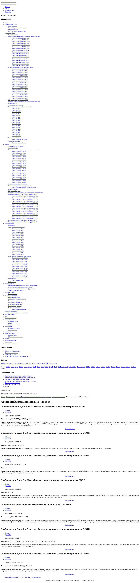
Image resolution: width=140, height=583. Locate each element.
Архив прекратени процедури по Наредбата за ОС (24, 187)
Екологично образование (10, 340)
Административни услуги (11, 24)
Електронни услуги (13, 29)
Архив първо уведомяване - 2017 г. (20, 52)
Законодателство (8, 326)
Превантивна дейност (10, 33)
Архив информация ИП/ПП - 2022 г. (21, 43)
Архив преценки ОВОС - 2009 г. (20, 96)
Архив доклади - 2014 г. (18, 247)
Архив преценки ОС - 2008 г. (19, 180)
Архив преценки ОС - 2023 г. (19, 155)
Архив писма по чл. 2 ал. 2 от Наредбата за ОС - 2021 (25, 203)
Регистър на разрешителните (15, 304)
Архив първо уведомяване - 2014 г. (20, 57)
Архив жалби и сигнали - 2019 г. (20, 261)
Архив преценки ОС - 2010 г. (19, 177)
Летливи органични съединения (15, 290)
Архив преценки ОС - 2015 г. (19, 168)
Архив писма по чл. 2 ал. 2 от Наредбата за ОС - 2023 (25, 199)
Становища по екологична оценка (16, 105)
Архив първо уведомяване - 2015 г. (20, 55)
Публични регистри (13, 34)
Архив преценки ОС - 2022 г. (19, 156)
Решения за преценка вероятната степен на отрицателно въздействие (24, 149)
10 (17, 577)
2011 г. (123, 367)
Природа (7, 144)
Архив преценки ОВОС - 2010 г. (20, 94)
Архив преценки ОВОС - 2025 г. (20, 69)
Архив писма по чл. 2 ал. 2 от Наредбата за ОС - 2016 (25, 211)
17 (27, 577)
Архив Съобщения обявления (19, 143)
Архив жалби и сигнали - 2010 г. (20, 276)
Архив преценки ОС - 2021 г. (19, 158)
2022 (34, 367)
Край (39, 577)
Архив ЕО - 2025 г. (16, 108)
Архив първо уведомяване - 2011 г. (20, 60)
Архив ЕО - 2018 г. (16, 120)
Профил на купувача (9, 333)
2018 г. (88, 367)
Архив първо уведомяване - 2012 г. (20, 62)
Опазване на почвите (9, 314)
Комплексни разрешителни (11, 311)
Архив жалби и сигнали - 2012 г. (20, 273)
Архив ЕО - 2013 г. (16, 129)
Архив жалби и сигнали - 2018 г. (20, 263)
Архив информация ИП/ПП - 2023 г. (21, 41)
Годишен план (11, 225)
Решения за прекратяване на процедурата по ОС (19, 185)
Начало (6, 22)
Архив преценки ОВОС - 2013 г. (20, 89)
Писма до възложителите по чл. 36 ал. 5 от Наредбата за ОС (22, 222)
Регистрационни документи (14, 306)
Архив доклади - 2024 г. (18, 230)
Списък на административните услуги (17, 28)
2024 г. (8, 367)
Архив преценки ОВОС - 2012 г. (20, 91)
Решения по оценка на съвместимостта (17, 184)
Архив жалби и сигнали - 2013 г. (20, 271)
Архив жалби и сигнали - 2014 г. (20, 270)
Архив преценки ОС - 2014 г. (19, 170)
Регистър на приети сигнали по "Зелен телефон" (19, 256)
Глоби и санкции (12, 282)
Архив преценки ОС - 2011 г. (19, 175)
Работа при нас (8, 342)
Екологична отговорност (10, 318)
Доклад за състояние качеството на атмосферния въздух (21, 288)
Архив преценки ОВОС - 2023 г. (20, 72)
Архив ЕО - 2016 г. (16, 124)
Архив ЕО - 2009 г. (16, 136)
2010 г (128, 367)
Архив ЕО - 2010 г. (16, 134)
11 (18, 577)
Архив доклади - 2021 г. (18, 235)
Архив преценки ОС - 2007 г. (19, 182)
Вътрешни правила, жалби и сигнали (17, 31)
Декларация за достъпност (11, 343)
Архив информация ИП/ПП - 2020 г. (21, 46)
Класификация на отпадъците (15, 302)
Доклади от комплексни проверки (16, 227)
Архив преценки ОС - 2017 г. (19, 165)
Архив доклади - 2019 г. (18, 239)
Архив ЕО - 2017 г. (16, 122)
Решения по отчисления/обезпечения (17, 299)
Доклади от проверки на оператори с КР (18, 313)
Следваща (34, 577)
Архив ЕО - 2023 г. (16, 112)
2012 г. (118, 367)
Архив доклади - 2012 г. (18, 251)
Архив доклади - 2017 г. (18, 242)
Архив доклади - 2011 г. (18, 252)
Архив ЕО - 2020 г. (16, 117)
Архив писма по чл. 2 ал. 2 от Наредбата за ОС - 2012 (25, 218)
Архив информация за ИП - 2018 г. (20, 50)
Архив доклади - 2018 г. (18, 240)
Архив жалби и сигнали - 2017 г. (20, 264)
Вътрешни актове (12, 330)
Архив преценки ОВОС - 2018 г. (20, 81)
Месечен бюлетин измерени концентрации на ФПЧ (20, 287)
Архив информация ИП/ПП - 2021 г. (21, 45)
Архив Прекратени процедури (19, 139)
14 (23, 577)
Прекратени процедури (13, 137)
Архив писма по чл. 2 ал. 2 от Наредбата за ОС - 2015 (25, 213)
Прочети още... (70, 429)
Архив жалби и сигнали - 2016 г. (20, 266)
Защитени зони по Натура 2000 (15, 146)
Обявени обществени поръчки (15, 337)
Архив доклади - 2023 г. (18, 232)
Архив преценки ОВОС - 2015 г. (20, 86)
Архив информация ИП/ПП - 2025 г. (21, 38)
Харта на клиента (12, 26)
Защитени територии (13, 148)
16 (26, 577)
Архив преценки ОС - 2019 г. (19, 161)
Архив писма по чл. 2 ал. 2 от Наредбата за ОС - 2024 (25, 197)
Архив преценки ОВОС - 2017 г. (20, 82)
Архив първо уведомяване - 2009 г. (20, 65)
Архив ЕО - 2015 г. (16, 125)
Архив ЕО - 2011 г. (16, 132)
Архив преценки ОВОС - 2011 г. (20, 93)
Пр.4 (16, 367)
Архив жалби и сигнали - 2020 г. (20, 259)
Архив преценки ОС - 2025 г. (19, 151)
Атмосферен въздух (9, 283)
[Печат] (7, 410)
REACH (10, 323)
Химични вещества (9, 319)
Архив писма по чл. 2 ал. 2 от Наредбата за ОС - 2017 (25, 210)
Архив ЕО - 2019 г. (16, 119)
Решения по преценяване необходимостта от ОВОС (20, 67)
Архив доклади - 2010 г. (18, 254)
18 (29, 577)
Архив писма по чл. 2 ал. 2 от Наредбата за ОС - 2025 (25, 196)
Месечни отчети (12, 278)
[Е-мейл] (8, 412)
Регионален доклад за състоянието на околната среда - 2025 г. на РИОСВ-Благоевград (29, 363)
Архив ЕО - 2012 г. (16, 131)
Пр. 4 (30, 367)
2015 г (103, 367)
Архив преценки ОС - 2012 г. (19, 173)
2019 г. (73, 367)
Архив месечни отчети (17, 280)
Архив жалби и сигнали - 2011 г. (20, 275)
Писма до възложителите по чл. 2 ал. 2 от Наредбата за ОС (22, 194)
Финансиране (8, 331)
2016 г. (98, 367)
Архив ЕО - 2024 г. (16, 110)
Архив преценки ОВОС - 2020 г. (20, 77)
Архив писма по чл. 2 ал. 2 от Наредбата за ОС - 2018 (25, 208)
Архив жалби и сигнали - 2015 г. (20, 268)
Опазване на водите (9, 292)
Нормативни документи (14, 328)
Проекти (7, 338)
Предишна (12, 577)
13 (21, 577)
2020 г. (60, 367)
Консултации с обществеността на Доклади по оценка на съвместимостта (25, 192)
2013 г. (113, 367)
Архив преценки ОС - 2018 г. (19, 163)
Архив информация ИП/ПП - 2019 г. (21, 48)
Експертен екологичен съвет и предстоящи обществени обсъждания (24, 101)
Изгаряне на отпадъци (13, 301)
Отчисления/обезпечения (14, 297)
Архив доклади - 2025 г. (18, 228)
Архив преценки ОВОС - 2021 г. (20, 76)
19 (30, 577)
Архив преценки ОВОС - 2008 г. (20, 98)
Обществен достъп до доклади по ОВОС (18, 100)
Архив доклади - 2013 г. (18, 249)
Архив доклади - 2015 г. (18, 246)
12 (19, 577)
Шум (6, 316)
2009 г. (133, 367)
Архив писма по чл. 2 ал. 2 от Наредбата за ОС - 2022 (25, 201)
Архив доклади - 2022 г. (18, 234)
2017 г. (93, 367)
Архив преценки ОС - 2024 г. (19, 153)
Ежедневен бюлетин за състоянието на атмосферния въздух (22, 285)
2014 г (108, 367)
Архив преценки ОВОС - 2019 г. (20, 79)
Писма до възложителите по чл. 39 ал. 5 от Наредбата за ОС (22, 220)
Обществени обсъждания (14, 191)
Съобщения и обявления (14, 141)
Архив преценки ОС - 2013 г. (19, 172)
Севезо (10, 325)
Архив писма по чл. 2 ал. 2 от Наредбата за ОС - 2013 (25, 216)
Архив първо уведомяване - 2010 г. (20, 64)
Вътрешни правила (12, 335)
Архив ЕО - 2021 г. (16, 115)
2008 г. (3, 368)
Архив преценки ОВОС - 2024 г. (20, 70)
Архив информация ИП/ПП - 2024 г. (21, 40)
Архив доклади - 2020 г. (18, 237)
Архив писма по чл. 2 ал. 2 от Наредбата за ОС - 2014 (25, 215)
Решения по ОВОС (13, 103)
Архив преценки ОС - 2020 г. (19, 160)
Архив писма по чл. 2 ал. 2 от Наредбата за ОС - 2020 (25, 204)
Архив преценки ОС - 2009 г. (19, 179)
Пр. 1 (51, 367)
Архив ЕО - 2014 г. (16, 127)
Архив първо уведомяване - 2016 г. (20, 53)
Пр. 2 (38, 367)
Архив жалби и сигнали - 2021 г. (20, 258)
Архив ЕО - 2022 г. (16, 113)
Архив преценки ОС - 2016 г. (19, 167)
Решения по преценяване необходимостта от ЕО (19, 107)
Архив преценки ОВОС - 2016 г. (20, 84)
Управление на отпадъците (11, 295)
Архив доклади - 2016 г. (18, 244)
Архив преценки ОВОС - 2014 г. (20, 88)
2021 (46, 367)
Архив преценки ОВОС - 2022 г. (20, 74)
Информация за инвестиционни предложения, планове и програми (24, 36)
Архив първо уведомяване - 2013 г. (20, 58)
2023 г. (21, 367)
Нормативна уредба (13, 321)
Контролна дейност (9, 223)
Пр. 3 (12, 367)
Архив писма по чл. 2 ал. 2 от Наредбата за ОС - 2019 (25, 206)
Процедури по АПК (13, 189)
